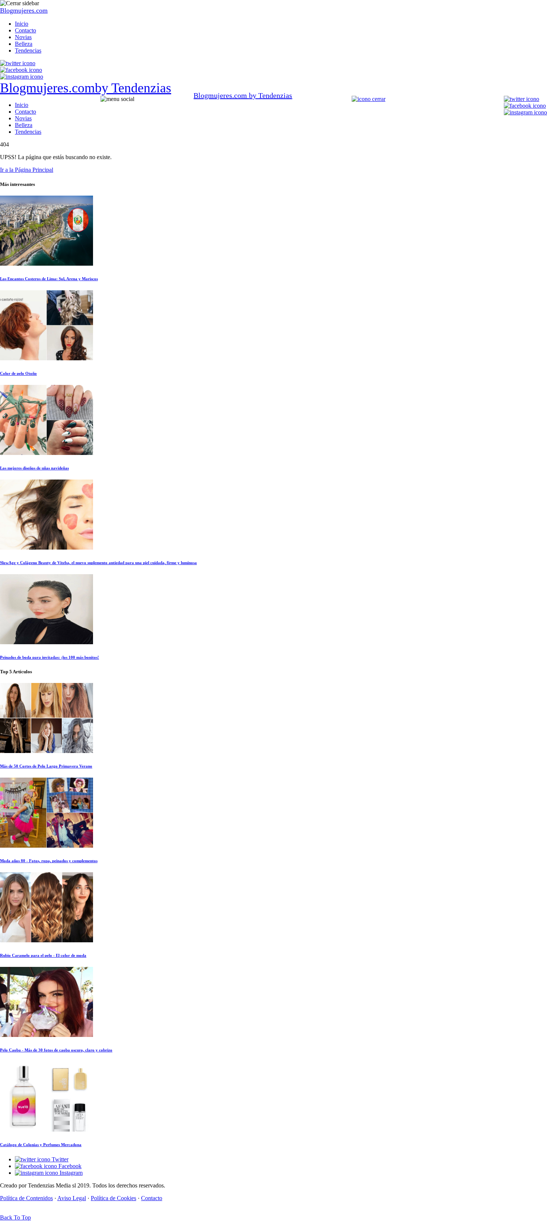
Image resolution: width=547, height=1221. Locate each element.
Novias (23, 37)
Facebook (69, 1166)
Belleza (23, 44)
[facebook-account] (21, 70)
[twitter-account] (17, 63)
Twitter (59, 1159)
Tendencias (28, 50)
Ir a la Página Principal (26, 170)
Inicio (21, 23)
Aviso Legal (71, 1198)
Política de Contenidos (26, 1198)
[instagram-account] (21, 76)
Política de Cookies (113, 1198)
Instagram (70, 1173)
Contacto (25, 30)
